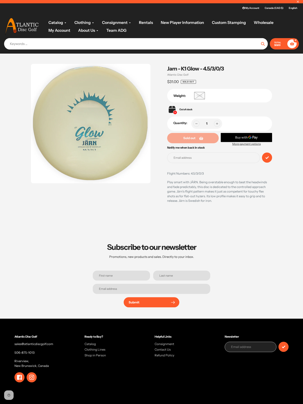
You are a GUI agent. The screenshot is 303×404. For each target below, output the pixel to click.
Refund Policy (164, 355)
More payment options (246, 144)
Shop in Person (95, 355)
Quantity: (180, 123)
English (293, 7)
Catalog (90, 344)
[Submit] (283, 347)
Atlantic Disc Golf (178, 74)
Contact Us (163, 349)
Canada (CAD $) (274, 7)
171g (199, 95)
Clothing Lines (95, 349)
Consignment (164, 344)
